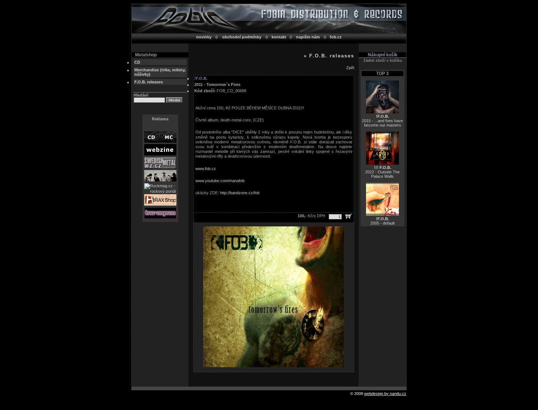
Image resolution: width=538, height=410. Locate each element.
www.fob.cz (205, 168)
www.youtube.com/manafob (219, 180)
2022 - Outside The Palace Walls (382, 171)
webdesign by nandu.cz (385, 393)
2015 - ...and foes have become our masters (382, 120)
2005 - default (382, 221)
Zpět (350, 67)
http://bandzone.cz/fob (239, 193)
